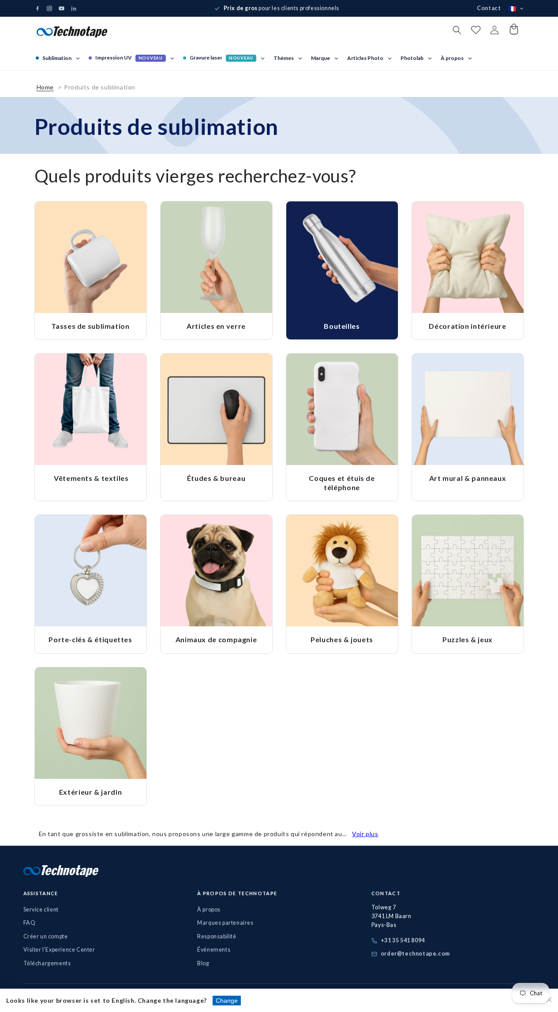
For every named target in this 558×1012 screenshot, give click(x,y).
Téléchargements (47, 963)
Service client (41, 909)
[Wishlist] (476, 32)
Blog (203, 963)
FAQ (29, 922)
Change (227, 1000)
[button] (457, 30)
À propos (209, 909)
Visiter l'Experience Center (59, 949)
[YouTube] (61, 8)
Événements (213, 949)
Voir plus (365, 833)
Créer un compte (45, 936)
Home (45, 87)
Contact (489, 8)
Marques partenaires (225, 922)
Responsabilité (216, 936)
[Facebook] (37, 8)
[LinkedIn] (74, 8)
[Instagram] (49, 8)
